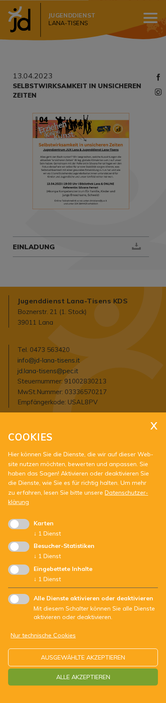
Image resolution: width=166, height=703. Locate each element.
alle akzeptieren (83, 677)
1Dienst (47, 533)
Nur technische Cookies (43, 635)
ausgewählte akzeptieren (83, 657)
